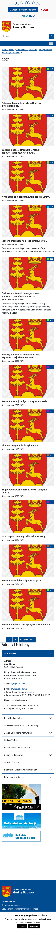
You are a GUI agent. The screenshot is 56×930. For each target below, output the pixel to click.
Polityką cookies (32, 922)
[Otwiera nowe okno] (44, 9)
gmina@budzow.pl (19, 689)
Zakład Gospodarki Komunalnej (18, 733)
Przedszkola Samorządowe (17, 747)
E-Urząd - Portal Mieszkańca (23, 10)
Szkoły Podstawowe (13, 755)
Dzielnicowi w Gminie (14, 777)
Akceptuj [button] (21, 926)
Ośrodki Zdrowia (11, 762)
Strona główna (8, 49)
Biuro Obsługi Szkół (13, 718)
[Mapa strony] (38, 3)
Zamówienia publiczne (26, 49)
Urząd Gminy (10, 653)
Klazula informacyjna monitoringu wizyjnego (20, 909)
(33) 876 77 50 (19, 684)
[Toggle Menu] (51, 43)
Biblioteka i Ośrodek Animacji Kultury (20, 770)
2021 (52, 69)
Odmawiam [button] (34, 926)
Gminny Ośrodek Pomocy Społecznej (21, 725)
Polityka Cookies (8, 901)
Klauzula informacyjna (11, 905)
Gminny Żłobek (11, 740)
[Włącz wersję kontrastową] (17, 3)
